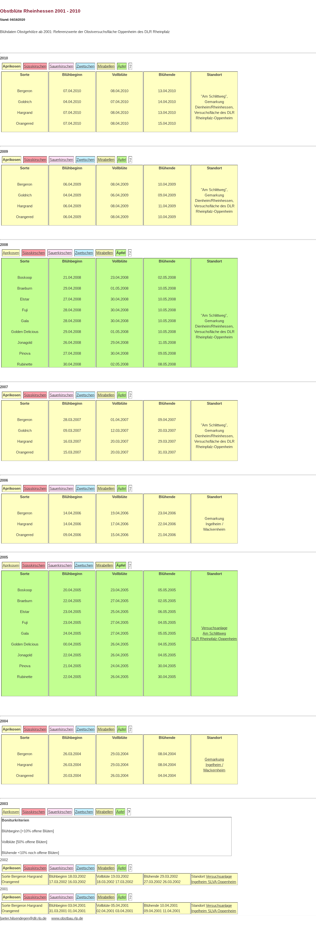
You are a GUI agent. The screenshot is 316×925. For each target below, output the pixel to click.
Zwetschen (85, 66)
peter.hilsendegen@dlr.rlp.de (23, 918)
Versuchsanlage (219, 876)
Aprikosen (11, 253)
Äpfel (122, 66)
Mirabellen (106, 66)
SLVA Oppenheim (222, 882)
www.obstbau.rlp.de (67, 918)
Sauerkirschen (61, 66)
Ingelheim (199, 882)
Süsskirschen (35, 66)
